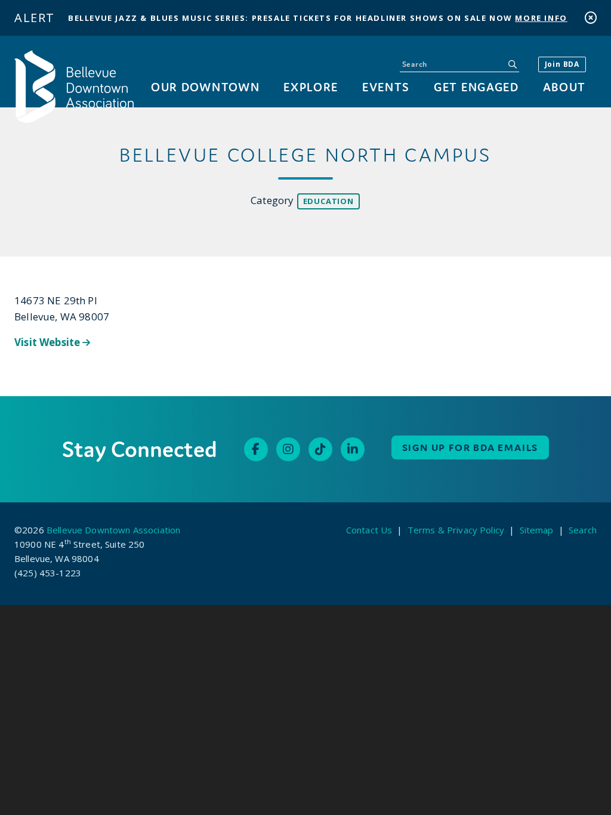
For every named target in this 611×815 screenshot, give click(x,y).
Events (386, 86)
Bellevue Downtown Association (113, 530)
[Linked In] (353, 449)
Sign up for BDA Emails (470, 447)
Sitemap (537, 530)
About (564, 86)
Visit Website (48, 342)
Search (583, 530)
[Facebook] (256, 449)
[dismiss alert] (591, 18)
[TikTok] (320, 449)
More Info (541, 18)
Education (328, 201)
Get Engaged (476, 86)
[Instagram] (288, 449)
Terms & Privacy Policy (456, 530)
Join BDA (562, 64)
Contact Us (369, 530)
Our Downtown (205, 86)
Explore (310, 86)
